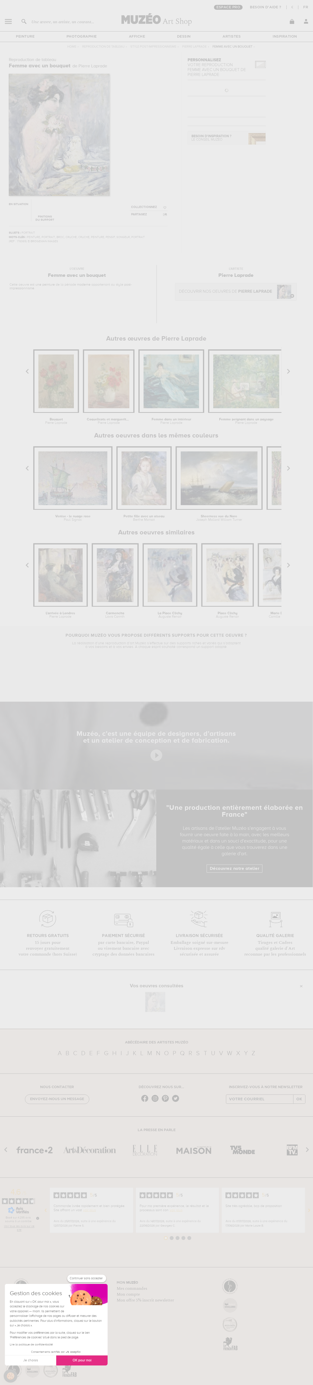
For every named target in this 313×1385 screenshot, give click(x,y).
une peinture (45, 284)
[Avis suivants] (309, 1210)
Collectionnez (144, 207)
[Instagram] (156, 1101)
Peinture (25, 36)
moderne (83, 284)
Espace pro (228, 7)
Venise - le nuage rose (72, 518)
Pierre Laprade (194, 46)
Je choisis (30, 1360)
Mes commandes (132, 1288)
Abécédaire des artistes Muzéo (156, 1042)
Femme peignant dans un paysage (246, 421)
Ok (299, 1099)
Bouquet (56, 421)
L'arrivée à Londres (60, 615)
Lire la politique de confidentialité (31, 1344)
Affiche (137, 36)
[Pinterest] (166, 1101)
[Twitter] (177, 1101)
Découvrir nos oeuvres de (225, 292)
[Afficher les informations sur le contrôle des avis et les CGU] (38, 1218)
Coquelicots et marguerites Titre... (109, 421)
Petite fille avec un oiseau (144, 518)
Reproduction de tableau (103, 46)
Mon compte (128, 1294)
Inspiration (285, 36)
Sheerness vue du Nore (219, 518)
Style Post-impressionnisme (153, 46)
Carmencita (115, 615)
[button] (10, 1376)
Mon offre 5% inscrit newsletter (145, 1300)
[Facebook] (146, 1101)
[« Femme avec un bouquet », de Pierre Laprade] (155, 1002)
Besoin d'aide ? (265, 7)
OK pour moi (82, 1360)
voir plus (89, 1210)
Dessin (184, 36)
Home (71, 46)
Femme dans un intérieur (171, 421)
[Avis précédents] (45, 1210)
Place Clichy (227, 615)
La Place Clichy (170, 615)
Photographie (82, 36)
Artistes (232, 36)
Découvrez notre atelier (234, 868)
